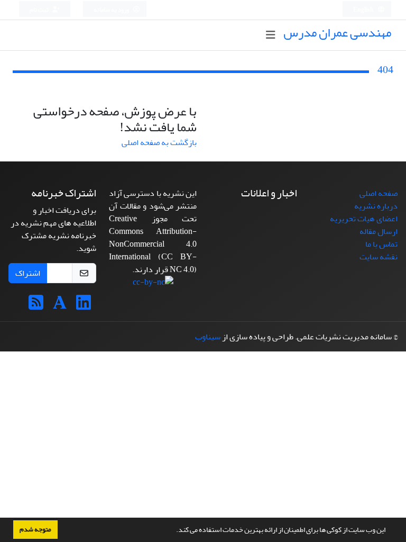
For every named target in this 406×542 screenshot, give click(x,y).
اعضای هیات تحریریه (364, 219)
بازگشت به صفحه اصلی (159, 142)
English (364, 10)
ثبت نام (40, 10)
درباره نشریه (376, 206)
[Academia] (59, 306)
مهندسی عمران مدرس (337, 32)
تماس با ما (381, 244)
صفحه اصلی (378, 193)
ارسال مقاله (378, 231)
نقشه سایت (378, 257)
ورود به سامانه (112, 10)
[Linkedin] (83, 306)
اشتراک (27, 273)
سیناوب (207, 337)
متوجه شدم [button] (35, 529)
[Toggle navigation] (270, 35)
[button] (173, 530)
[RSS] (36, 306)
